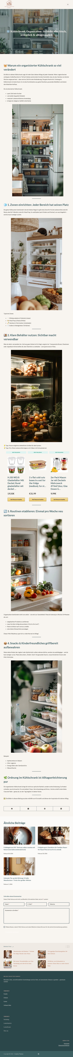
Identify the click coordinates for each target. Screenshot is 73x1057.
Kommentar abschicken (12, 932)
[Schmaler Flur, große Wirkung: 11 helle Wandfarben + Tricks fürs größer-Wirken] (19, 866)
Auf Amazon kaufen (16, 499)
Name (7, 904)
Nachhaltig (6, 1019)
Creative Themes (18, 1054)
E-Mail (30, 904)
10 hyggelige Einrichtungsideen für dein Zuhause (57, 952)
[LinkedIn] (61, 808)
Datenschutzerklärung (63, 1045)
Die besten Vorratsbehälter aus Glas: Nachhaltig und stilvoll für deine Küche (23, 964)
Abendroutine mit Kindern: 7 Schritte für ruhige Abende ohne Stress (23, 952)
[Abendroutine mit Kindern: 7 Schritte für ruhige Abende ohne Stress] (8, 954)
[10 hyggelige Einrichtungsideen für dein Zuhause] (42, 954)
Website (52, 904)
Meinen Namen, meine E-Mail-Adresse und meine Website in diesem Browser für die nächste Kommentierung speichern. (36, 927)
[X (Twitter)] (28, 808)
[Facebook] (12, 808)
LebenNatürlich (7, 1023)
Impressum (66, 1043)
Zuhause (36, 27)
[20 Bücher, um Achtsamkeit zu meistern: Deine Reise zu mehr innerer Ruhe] (42, 964)
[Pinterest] (45, 808)
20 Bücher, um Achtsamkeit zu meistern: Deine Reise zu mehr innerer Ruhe (58, 964)
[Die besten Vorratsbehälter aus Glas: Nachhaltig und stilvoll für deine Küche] (8, 964)
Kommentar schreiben (12, 910)
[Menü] (67, 4)
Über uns (6, 1031)
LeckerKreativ (7, 1027)
